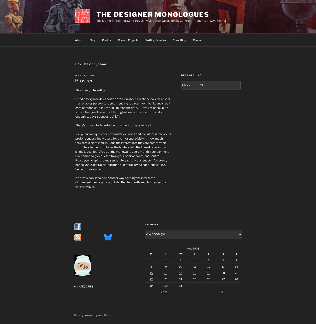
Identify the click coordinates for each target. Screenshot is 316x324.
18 (194, 273)
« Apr (164, 291)
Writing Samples (155, 40)
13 (223, 266)
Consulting (179, 40)
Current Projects (128, 40)
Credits (106, 40)
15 (151, 273)
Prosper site (135, 125)
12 (208, 266)
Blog (92, 40)
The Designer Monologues (152, 14)
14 (236, 266)
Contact (198, 40)
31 (180, 285)
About (78, 40)
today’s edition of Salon (112, 99)
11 (194, 266)
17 (180, 273)
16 (165, 273)
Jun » (222, 291)
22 (151, 279)
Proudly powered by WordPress (92, 315)
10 (180, 266)
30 (166, 285)
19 (208, 273)
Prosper (84, 80)
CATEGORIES (85, 286)
